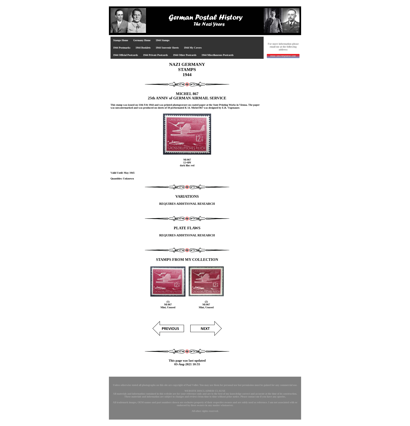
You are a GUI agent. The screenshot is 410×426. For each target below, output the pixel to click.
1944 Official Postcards (125, 55)
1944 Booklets (143, 47)
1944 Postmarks (121, 47)
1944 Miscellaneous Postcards (217, 55)
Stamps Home (120, 40)
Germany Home (142, 40)
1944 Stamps (162, 40)
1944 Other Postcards (184, 55)
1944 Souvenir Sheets (167, 47)
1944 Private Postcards (155, 55)
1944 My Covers (193, 47)
